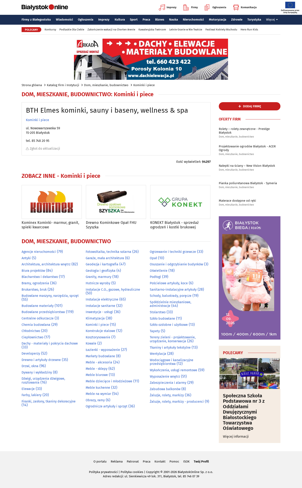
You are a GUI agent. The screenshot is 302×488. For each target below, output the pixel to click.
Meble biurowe (97, 375)
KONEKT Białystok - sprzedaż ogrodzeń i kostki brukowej (174, 225)
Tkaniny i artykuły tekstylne (170, 347)
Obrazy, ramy (95, 400)
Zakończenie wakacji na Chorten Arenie (111, 29)
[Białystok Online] (45, 7)
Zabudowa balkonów (165, 389)
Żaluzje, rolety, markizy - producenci (177, 402)
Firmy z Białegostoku (36, 19)
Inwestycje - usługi (99, 312)
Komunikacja (249, 7)
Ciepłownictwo (32, 337)
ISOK (186, 461)
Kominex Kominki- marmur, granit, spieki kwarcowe (50, 225)
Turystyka (254, 19)
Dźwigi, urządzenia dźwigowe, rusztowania (43, 380)
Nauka (173, 19)
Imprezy (171, 7)
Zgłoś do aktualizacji (45, 148)
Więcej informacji (236, 436)
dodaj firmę (252, 106)
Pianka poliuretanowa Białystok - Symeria (248, 183)
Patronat (133, 461)
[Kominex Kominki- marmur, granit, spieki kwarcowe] (52, 202)
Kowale (91, 343)
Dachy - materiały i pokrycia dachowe (50, 343)
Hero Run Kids (249, 29)
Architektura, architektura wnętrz (46, 264)
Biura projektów (33, 271)
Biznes (159, 19)
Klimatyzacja (95, 318)
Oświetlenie (158, 271)
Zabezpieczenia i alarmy (168, 383)
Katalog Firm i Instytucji (63, 85)
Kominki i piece (144, 85)
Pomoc (174, 461)
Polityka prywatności (103, 472)
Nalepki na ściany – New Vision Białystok (247, 166)
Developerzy (31, 353)
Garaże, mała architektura (105, 258)
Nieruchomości (193, 19)
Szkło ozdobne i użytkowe (169, 325)
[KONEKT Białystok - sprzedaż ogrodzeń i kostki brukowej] (180, 202)
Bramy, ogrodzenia (35, 283)
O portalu (100, 461)
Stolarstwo (158, 312)
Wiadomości (64, 19)
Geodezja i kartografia (102, 264)
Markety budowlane (100, 356)
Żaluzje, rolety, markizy (167, 395)
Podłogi (155, 277)
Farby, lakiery (31, 395)
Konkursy (50, 29)
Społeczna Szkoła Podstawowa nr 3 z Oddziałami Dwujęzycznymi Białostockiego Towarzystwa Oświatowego (244, 412)
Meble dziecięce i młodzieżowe (109, 381)
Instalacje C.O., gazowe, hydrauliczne (113, 289)
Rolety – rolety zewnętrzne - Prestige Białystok (244, 130)
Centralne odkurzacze (38, 318)
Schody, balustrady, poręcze (170, 296)
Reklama (117, 461)
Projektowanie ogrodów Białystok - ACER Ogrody (247, 148)
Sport (134, 19)
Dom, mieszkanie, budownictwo (106, 85)
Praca (146, 19)
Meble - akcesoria (99, 362)
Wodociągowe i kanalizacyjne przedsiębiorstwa (171, 362)
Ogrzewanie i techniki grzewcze (173, 252)
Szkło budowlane (162, 318)
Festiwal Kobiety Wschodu (221, 29)
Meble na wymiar (98, 394)
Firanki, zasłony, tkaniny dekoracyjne (49, 401)
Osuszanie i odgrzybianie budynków (176, 264)
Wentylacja (158, 354)
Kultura (120, 19)
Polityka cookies (132, 472)
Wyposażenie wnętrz (165, 376)
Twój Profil (201, 461)
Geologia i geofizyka (100, 271)
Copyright (152, 472)
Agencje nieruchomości (39, 252)
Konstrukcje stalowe (100, 331)
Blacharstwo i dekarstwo (40, 277)
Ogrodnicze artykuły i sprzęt (106, 406)
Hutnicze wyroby (98, 283)
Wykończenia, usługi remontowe (173, 370)
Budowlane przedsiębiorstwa (43, 312)
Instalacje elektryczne (102, 299)
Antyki (26, 258)
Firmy (194, 7)
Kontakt (159, 461)
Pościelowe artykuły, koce (169, 283)
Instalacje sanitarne (100, 306)
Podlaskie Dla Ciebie (71, 29)
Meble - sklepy (96, 369)
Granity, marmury (98, 277)
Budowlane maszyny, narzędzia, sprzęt (50, 296)
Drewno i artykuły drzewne (41, 360)
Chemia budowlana (36, 325)
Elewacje (28, 389)
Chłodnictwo (31, 331)
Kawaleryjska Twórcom (152, 29)
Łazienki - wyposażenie (103, 350)
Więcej (270, 19)
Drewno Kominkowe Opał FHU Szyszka (111, 225)
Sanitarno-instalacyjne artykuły (173, 289)
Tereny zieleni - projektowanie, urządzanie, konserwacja (173, 339)
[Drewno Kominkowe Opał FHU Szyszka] (116, 202)
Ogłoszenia (219, 7)
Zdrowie (236, 19)
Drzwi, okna (30, 366)
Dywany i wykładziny (37, 372)
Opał (153, 258)
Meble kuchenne (98, 388)
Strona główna (32, 85)
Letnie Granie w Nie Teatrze (185, 29)
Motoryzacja (217, 19)
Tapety (155, 331)
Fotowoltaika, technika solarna (108, 252)
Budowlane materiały (38, 306)
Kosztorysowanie (98, 337)
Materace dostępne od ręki (237, 200)
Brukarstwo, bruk (34, 289)
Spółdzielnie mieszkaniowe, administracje (170, 304)
